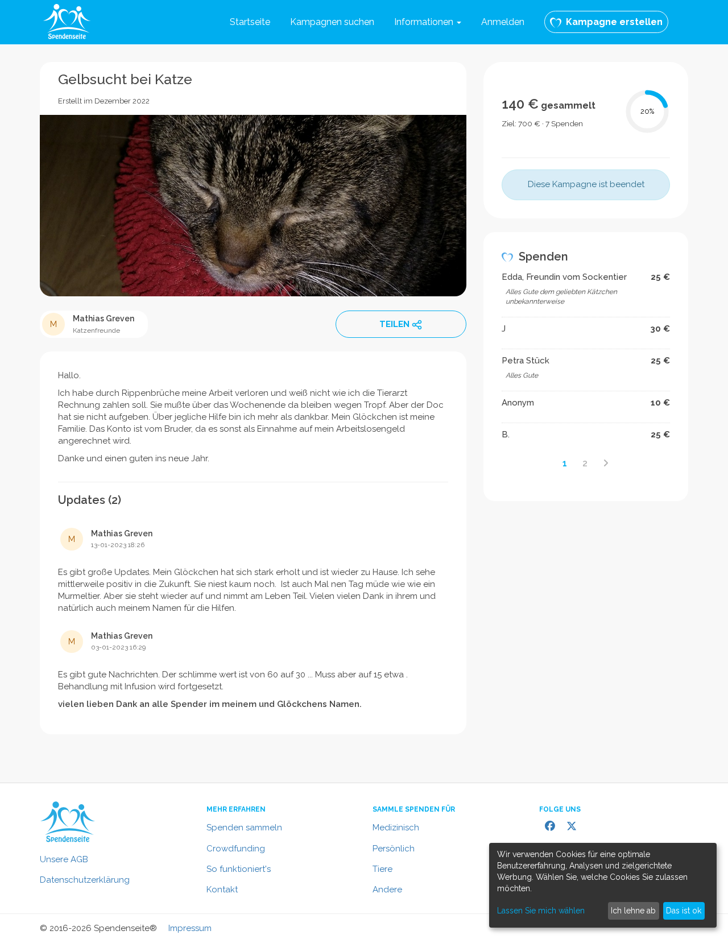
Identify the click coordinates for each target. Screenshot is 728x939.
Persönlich (394, 848)
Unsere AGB (64, 859)
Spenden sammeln (244, 827)
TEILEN (394, 324)
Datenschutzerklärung (85, 880)
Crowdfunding (235, 848)
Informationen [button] (425, 21)
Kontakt (222, 889)
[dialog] (603, 885)
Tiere (382, 869)
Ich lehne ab (633, 910)
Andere (387, 889)
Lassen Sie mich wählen (541, 910)
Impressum (190, 928)
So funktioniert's (238, 869)
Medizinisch (396, 827)
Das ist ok (683, 910)
